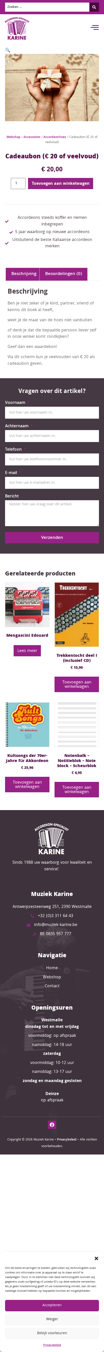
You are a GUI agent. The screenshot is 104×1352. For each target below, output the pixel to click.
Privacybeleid (52, 1345)
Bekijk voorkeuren (52, 1333)
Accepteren (52, 1305)
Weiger (52, 1319)
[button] (96, 1258)
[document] (52, 676)
